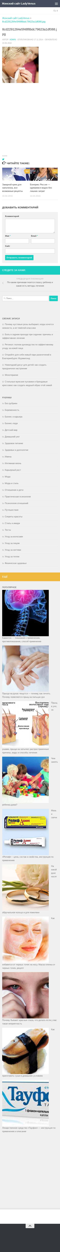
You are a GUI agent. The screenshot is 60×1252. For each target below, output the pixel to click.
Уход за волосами (14, 536)
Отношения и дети (14, 490)
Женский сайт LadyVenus (18, 3)
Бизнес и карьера (13, 416)
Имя (7, 236)
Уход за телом (12, 556)
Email (34, 236)
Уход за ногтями (13, 550)
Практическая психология (18, 496)
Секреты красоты (13, 516)
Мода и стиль (11, 483)
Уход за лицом (12, 543)
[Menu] (56, 3)
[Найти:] (25, 298)
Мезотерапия (11, 375)
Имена (8, 456)
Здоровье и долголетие (16, 450)
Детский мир (11, 430)
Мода (7, 476)
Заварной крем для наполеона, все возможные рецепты (12, 187)
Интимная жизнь (13, 463)
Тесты (8, 530)
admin (13, 40)
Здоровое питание (14, 443)
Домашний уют (12, 436)
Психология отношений (16, 503)
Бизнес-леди (11, 423)
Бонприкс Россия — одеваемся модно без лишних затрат (41, 187)
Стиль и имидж (12, 523)
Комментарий (12, 216)
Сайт (7, 246)
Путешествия (11, 510)
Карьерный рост (13, 470)
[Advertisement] (30, 116)
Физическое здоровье (16, 563)
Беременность (12, 410)
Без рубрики (11, 403)
